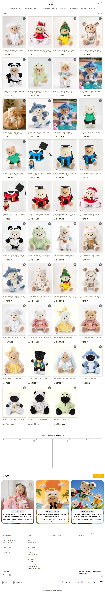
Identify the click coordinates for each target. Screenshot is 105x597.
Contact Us (30, 545)
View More (98, 476)
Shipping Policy (31, 547)
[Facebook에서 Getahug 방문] (3, 575)
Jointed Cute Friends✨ (7, 552)
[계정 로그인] (98, 3)
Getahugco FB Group (33, 542)
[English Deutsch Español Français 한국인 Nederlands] (7, 582)
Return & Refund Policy (33, 554)
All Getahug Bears (6, 535)
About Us (30, 535)
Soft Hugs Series (6, 550)
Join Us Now (81, 535)
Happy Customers (6, 547)
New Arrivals (5, 538)
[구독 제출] (101, 577)
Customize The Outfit (32, 566)
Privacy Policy (31, 559)
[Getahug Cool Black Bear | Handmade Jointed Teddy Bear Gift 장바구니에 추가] (24, 387)
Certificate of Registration (34, 564)
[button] (3, 3)
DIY (28, 550)
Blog (29, 540)
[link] (15, 8)
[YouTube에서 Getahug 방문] (11, 575)
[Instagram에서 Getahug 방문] (6, 575)
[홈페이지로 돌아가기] (52, 3)
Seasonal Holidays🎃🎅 (7, 542)
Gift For (4, 545)
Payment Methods (32, 557)
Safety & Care (31, 552)
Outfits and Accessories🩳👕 (9, 540)
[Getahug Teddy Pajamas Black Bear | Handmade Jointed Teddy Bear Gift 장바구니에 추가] (49, 387)
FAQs (29, 538)
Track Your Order (57, 535)
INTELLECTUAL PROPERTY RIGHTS (35, 568)
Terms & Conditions (32, 561)
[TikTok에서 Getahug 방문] (9, 575)
